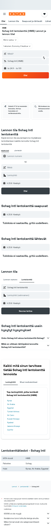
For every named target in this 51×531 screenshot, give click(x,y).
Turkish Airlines (13, 411)
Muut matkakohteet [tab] (28, 382)
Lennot (14, 486)
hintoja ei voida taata (19, 506)
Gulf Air (10, 430)
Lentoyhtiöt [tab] (10, 382)
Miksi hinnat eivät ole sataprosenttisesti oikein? (21, 523)
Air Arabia (11, 404)
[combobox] (28, 167)
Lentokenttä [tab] (26, 279)
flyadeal (10, 422)
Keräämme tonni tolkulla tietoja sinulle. (21, 518)
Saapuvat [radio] (5, 151)
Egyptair (10, 408)
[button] (4, 14)
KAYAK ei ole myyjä (12, 513)
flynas (9, 400)
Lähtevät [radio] (18, 151)
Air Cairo (10, 415)
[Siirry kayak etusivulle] (17, 14)
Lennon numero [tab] (10, 279)
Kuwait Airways (13, 419)
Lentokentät (24, 486)
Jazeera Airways (13, 426)
